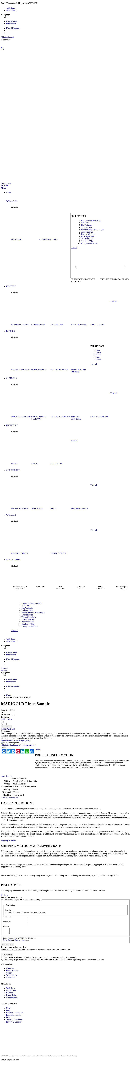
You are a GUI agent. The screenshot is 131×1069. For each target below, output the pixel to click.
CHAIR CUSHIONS (99, 416)
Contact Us (10, 977)
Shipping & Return (8, 840)
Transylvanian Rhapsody (91, 220)
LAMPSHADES (38, 325)
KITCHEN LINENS (79, 508)
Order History (11, 995)
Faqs (8, 1017)
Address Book (12, 997)
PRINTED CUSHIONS (76, 417)
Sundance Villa (87, 241)
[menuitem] (8, 192)
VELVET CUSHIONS (60, 416)
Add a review (6, 719)
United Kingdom (13, 28)
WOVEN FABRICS (59, 369)
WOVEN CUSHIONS (20, 416)
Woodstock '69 (87, 239)
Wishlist (9, 993)
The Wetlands (86, 225)
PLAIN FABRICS (38, 369)
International (11, 23)
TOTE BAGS (37, 508)
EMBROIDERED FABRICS (78, 370)
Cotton (98, 355)
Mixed (98, 360)
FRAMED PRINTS (19, 553)
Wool (98, 357)
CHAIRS (35, 464)
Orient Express (87, 232)
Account (4, 668)
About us (10, 968)
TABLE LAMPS (97, 325)
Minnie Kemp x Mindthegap (92, 229)
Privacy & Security (13, 1022)
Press (8, 1010)
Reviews (4, 895)
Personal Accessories (19, 508)
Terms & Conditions (14, 1019)
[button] (65, 48)
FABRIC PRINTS (58, 553)
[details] (41, 3)
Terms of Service (20, 940)
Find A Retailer (12, 970)
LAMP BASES (57, 325)
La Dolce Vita (86, 227)
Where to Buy (12, 10)
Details (37, 749)
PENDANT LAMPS (20, 325)
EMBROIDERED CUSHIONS (38, 417)
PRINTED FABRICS (20, 369)
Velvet (98, 353)
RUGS (53, 508)
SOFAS (14, 464)
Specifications (6, 776)
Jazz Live (85, 223)
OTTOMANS (56, 464)
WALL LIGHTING (79, 325)
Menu (3, 188)
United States (11, 21)
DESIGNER (16, 239)
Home (8, 695)
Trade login (10, 8)
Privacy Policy (7, 940)
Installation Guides (13, 1015)
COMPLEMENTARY (48, 239)
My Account (6, 183)
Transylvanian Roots (89, 243)
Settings (4, 670)
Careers (9, 973)
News (8, 1008)
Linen (98, 350)
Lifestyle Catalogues (14, 1013)
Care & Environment (9, 798)
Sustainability (11, 975)
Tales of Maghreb (88, 234)
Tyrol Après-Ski (87, 236)
